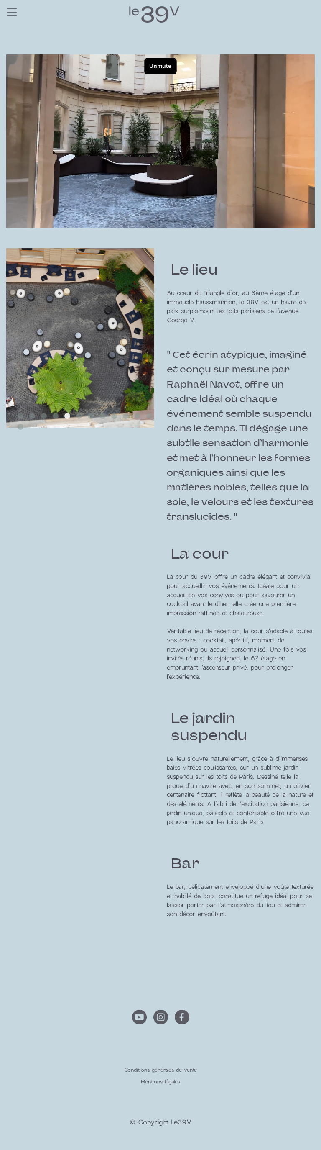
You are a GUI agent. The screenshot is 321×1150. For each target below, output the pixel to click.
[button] (20, 416)
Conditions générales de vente (160, 1070)
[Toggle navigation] (11, 12)
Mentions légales (160, 1081)
